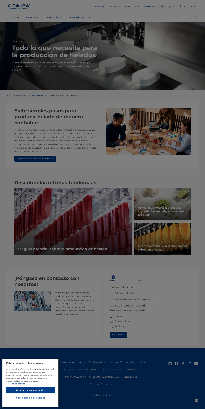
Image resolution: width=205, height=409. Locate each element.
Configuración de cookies (30, 398)
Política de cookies (16, 384)
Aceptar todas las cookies (30, 390)
